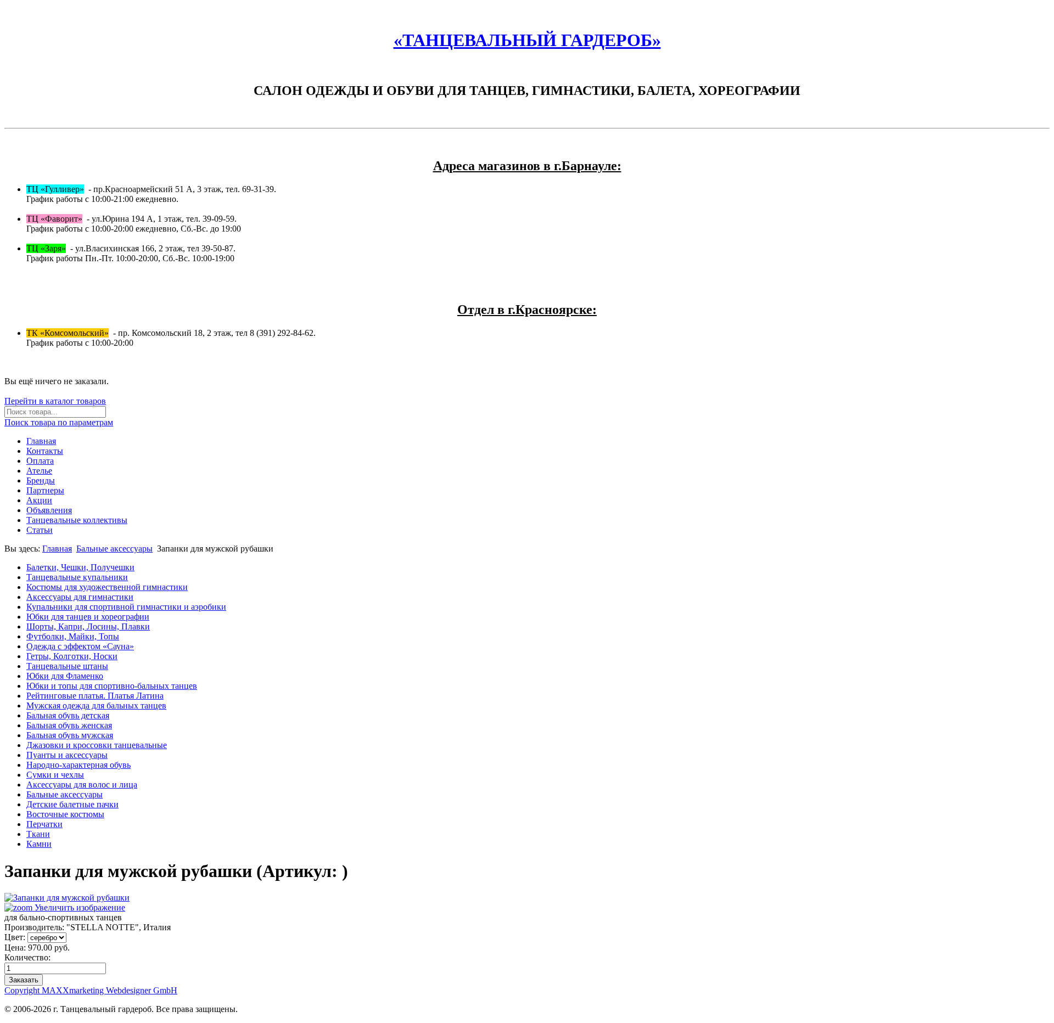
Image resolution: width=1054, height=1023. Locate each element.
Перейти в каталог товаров (55, 401)
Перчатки (44, 824)
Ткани (38, 834)
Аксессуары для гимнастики (79, 597)
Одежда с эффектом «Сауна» (80, 646)
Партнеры (45, 490)
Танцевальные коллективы (76, 520)
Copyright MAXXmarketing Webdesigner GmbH (90, 990)
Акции (39, 500)
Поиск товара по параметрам (58, 422)
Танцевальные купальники (77, 577)
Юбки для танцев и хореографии (87, 616)
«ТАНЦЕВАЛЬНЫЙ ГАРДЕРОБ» (527, 40)
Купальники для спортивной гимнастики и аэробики (126, 606)
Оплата (40, 460)
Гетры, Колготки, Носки (71, 656)
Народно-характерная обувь (78, 764)
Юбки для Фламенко (64, 676)
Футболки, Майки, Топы (72, 636)
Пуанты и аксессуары (67, 755)
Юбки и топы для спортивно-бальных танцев (111, 685)
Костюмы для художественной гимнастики (107, 587)
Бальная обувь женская (69, 725)
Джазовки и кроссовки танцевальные (96, 745)
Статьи (39, 530)
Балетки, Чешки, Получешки (80, 567)
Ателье (39, 470)
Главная (41, 441)
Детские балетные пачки (72, 804)
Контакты (44, 451)
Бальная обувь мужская (69, 735)
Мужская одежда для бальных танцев (96, 705)
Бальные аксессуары (114, 548)
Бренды (40, 480)
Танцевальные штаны (67, 666)
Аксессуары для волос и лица (81, 784)
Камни (39, 843)
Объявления (49, 510)
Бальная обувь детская (67, 715)
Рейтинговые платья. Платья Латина (95, 695)
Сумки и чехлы (55, 774)
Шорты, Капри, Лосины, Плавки (88, 626)
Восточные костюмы (65, 814)
